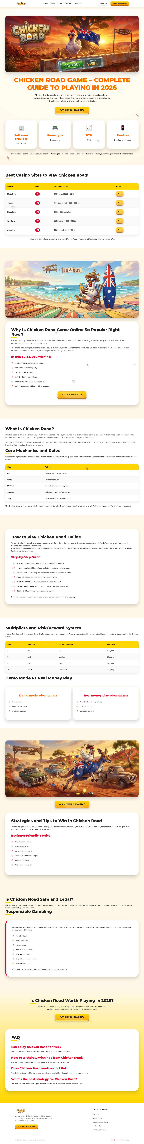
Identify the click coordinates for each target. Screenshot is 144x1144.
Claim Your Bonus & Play (72, 804)
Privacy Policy (97, 1118)
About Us (78, 3)
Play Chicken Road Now (72, 110)
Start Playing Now (72, 394)
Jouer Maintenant (119, 3)
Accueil (45, 3)
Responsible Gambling (100, 1122)
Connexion (103, 3)
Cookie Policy (97, 1126)
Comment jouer (56, 3)
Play (119, 194)
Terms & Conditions (99, 1130)
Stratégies (68, 3)
